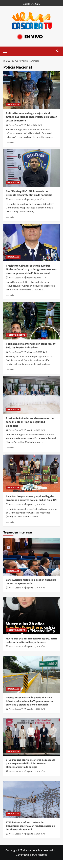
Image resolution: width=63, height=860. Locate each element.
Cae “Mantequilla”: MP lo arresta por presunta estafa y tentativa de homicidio (29, 193)
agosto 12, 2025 (33, 504)
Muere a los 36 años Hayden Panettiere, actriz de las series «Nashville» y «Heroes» (31, 640)
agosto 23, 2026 (33, 587)
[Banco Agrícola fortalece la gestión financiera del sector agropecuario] (31, 557)
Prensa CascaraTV (16, 125)
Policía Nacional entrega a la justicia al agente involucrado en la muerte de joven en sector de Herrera (31, 117)
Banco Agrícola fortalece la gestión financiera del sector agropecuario (31, 581)
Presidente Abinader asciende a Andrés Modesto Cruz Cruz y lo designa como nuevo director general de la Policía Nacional (31, 269)
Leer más (10, 142)
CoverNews (22, 854)
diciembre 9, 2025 (34, 352)
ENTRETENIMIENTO (16, 335)
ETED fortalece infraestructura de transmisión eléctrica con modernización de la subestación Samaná (30, 826)
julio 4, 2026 (32, 125)
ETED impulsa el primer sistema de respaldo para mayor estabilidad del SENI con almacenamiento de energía (30, 763)
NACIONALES (13, 104)
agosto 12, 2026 (33, 833)
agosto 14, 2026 (33, 709)
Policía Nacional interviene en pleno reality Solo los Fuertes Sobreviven (30, 345)
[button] (6, 51)
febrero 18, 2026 (34, 277)
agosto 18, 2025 (33, 430)
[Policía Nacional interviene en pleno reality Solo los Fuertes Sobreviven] (31, 320)
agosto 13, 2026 (33, 771)
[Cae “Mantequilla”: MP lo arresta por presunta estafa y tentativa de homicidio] (31, 168)
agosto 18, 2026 (33, 646)
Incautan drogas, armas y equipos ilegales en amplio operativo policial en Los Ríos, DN (31, 498)
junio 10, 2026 (33, 199)
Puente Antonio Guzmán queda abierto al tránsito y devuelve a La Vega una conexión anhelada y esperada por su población (30, 701)
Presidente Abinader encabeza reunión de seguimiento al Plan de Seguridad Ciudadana (30, 422)
